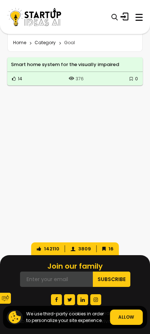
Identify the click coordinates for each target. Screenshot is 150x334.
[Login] (125, 16)
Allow (126, 317)
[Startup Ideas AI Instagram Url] (95, 299)
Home (19, 42)
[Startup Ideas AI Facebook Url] (56, 299)
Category (45, 42)
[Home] (34, 17)
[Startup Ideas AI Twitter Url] (69, 299)
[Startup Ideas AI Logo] (144, 289)
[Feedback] (5, 298)
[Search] (114, 17)
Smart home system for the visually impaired (65, 64)
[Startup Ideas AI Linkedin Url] (82, 299)
